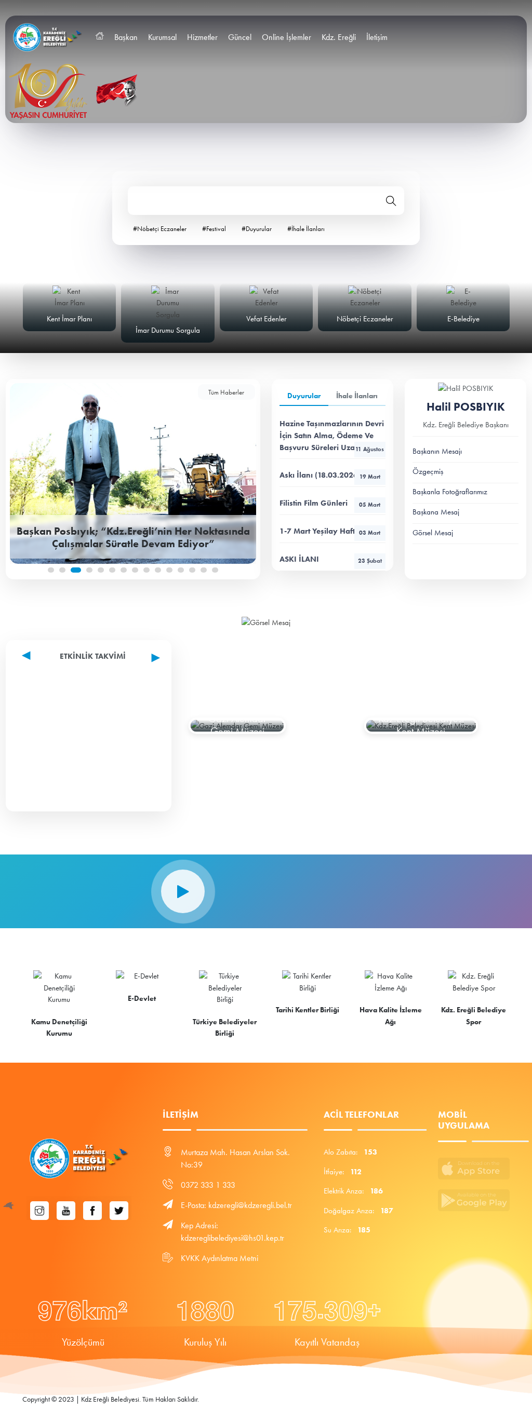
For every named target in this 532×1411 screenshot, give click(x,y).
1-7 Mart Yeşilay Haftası (330, 531)
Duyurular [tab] (304, 395)
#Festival (214, 229)
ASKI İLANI (331, 559)
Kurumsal (162, 37)
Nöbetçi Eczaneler (365, 318)
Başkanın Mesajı (437, 451)
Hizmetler (202, 37)
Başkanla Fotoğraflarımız (450, 491)
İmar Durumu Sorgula (168, 330)
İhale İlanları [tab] (357, 395)
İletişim (377, 37)
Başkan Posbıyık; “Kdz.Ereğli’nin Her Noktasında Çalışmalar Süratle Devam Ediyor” (133, 537)
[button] (51, 570)
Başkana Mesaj (436, 512)
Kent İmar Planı (69, 318)
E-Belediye (463, 318)
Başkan (126, 37)
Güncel (239, 37)
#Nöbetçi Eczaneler (160, 229)
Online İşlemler (286, 37)
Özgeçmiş (428, 471)
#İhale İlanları (306, 229)
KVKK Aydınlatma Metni (219, 1258)
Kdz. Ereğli (339, 37)
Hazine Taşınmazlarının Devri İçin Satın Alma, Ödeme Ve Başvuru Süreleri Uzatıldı (332, 435)
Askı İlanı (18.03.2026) (330, 475)
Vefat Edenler (266, 318)
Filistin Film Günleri (330, 503)
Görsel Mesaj (433, 532)
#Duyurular (257, 229)
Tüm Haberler (226, 392)
